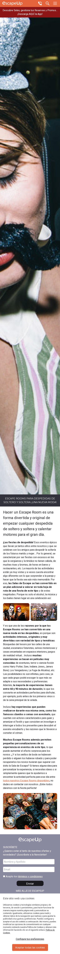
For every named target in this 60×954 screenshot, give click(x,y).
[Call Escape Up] (40, 3)
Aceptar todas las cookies (30, 947)
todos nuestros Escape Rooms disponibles (26, 781)
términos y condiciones (30, 876)
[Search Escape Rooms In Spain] (47, 3)
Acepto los (24, 876)
